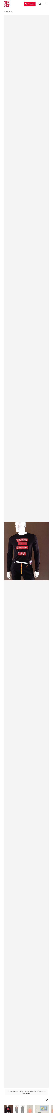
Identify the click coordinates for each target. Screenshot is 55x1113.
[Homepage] (6, 4)
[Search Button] (40, 4)
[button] (47, 1100)
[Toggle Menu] (47, 4)
